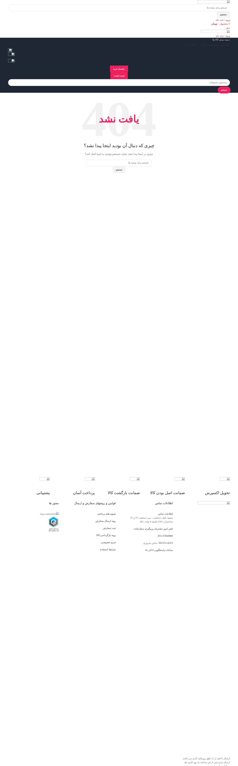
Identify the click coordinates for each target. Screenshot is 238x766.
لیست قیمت (119, 75)
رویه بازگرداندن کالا (106, 535)
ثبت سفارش (109, 528)
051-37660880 (165, 536)
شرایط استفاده (108, 549)
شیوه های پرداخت (106, 514)
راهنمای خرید (119, 69)
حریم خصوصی (108, 542)
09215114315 (165, 543)
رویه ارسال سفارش (106, 521)
